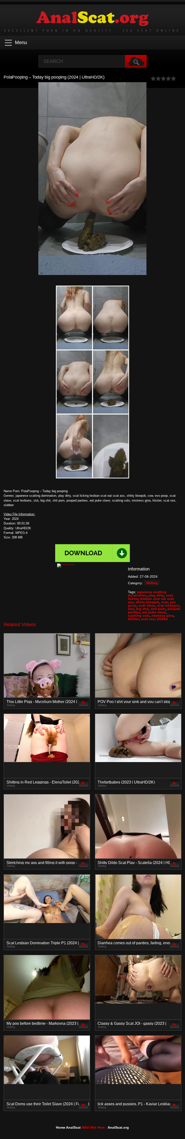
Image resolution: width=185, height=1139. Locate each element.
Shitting (152, 583)
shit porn (158, 609)
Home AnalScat (68, 1127)
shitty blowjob (147, 602)
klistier (133, 619)
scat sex (148, 619)
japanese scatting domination (147, 593)
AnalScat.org (118, 1127)
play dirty (156, 595)
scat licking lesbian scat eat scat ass (151, 598)
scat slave (147, 605)
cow (164, 602)
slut (131, 609)
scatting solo (139, 615)
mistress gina (163, 615)
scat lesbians (168, 605)
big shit (142, 609)
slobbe (162, 619)
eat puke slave (154, 612)
